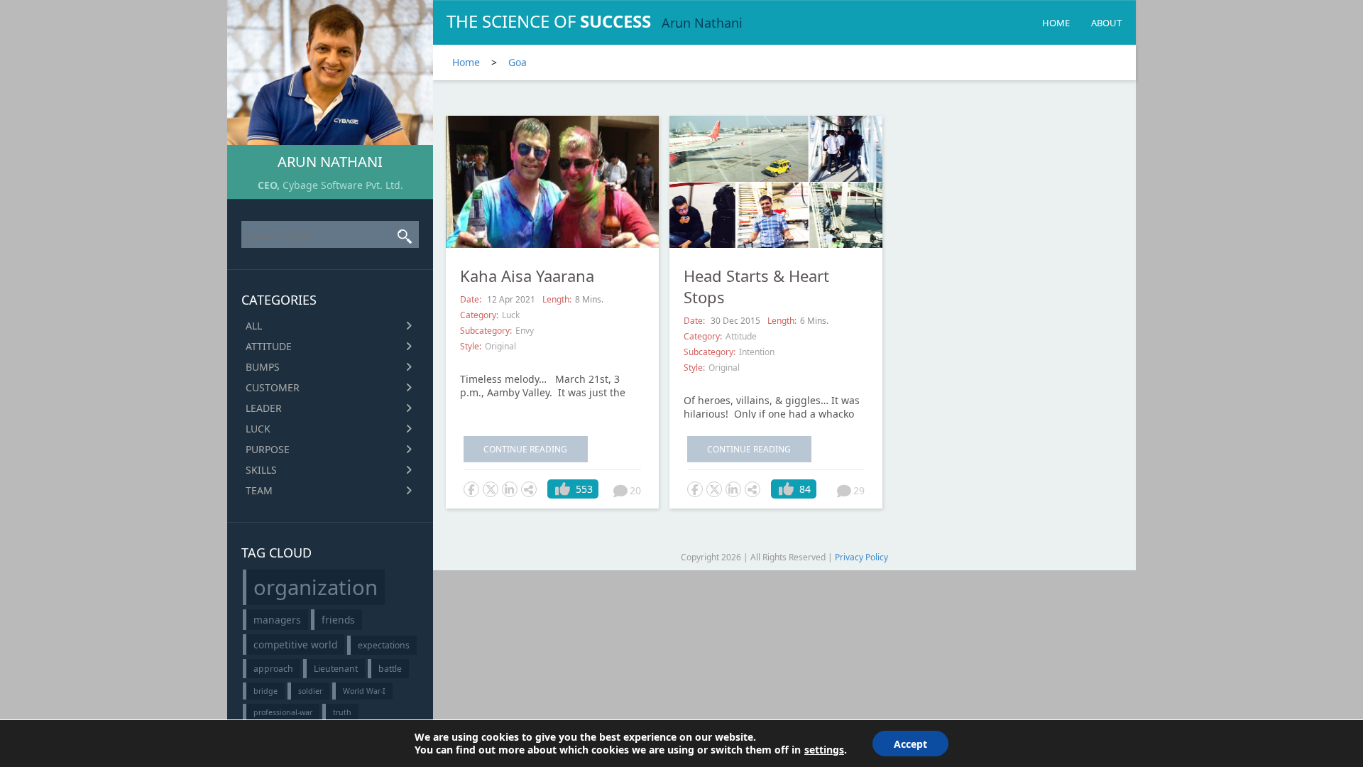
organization (315, 587)
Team (259, 490)
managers (277, 619)
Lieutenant (336, 669)
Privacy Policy (861, 557)
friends (338, 619)
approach (273, 669)
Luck (258, 428)
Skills (261, 470)
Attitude (269, 346)
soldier (310, 691)
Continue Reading (525, 449)
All (254, 325)
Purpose (268, 449)
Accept (910, 744)
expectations (384, 645)
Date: (471, 299)
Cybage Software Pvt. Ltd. (343, 185)
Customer (273, 387)
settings (824, 750)
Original (500, 346)
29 (859, 490)
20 (635, 490)
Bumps (263, 367)
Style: (470, 346)
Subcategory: (486, 331)
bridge (265, 691)
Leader (264, 408)
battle (390, 669)
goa (517, 62)
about (1106, 22)
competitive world (295, 644)
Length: (556, 299)
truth (342, 712)
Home (1056, 22)
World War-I (364, 691)
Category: (479, 315)
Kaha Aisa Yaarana (527, 275)
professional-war (282, 712)
